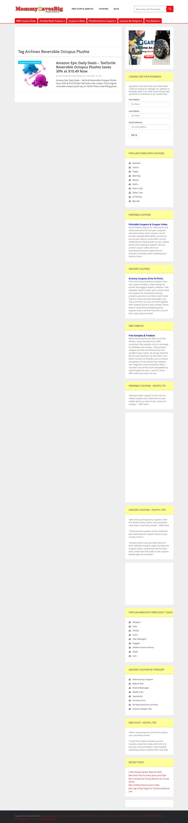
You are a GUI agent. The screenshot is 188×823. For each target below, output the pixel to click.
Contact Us (66, 816)
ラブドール (34, 819)
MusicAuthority (141, 816)
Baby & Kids (138, 683)
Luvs (135, 655)
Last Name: (134, 111)
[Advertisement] (68, 36)
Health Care (138, 692)
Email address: (135, 122)
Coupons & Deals (77, 20)
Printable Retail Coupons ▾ (52, 20)
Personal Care (139, 700)
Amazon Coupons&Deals (29, 62)
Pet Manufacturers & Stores (145, 704)
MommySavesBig (115, 816)
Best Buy (137, 175)
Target (135, 171)
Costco (136, 167)
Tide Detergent (139, 639)
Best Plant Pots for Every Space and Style (147, 775)
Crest (135, 635)
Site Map (76, 816)
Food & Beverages (141, 688)
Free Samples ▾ (153, 20)
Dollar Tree (138, 192)
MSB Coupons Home (26, 20)
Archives (57, 816)
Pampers (137, 622)
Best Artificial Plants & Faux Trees (144, 785)
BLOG (116, 8)
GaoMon (92, 816)
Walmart (136, 163)
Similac (136, 630)
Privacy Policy (47, 816)
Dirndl (42, 819)
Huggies (136, 643)
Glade (135, 651)
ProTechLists (129, 816)
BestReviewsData (21, 819)
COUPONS (103, 8)
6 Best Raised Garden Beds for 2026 (145, 772)
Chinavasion (102, 816)
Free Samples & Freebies (142, 335)
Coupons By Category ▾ (131, 20)
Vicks (135, 626)
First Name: (134, 99)
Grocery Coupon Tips (142, 708)
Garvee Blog (51, 819)
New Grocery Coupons (143, 679)
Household (137, 696)
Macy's (136, 180)
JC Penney (137, 196)
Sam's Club (138, 188)
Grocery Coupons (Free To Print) (146, 278)
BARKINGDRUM (155, 816)
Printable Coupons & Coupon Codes (148, 224)
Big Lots (136, 201)
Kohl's (135, 184)
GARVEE (84, 816)
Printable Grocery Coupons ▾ (102, 20)
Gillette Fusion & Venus (143, 647)
